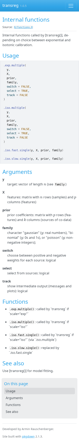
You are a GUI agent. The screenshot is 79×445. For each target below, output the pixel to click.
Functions (13, 405)
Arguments (14, 398)
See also (12, 411)
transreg (10, 5)
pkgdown (28, 436)
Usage (10, 391)
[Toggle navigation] (71, 6)
